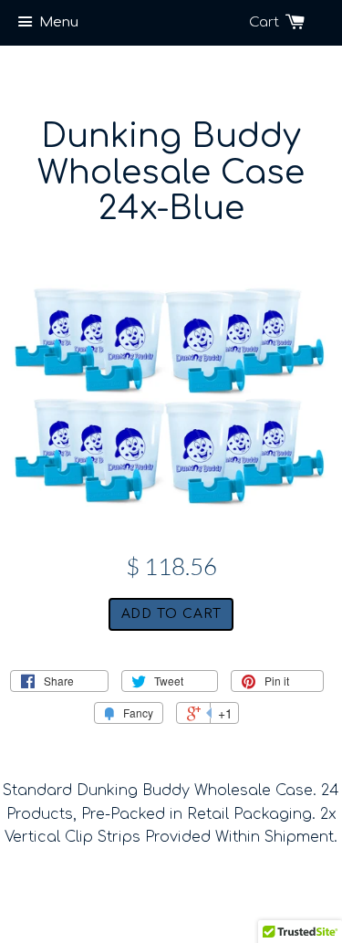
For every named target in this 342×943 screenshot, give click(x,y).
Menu (58, 22)
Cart (266, 22)
